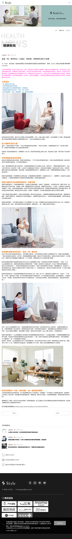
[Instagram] (35, 483)
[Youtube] (45, 483)
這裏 (15, 530)
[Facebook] (30, 483)
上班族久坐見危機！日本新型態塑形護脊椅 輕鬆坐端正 (23, 432)
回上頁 (68, 30)
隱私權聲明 (26, 526)
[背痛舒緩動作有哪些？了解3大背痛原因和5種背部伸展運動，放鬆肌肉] (4, 438)
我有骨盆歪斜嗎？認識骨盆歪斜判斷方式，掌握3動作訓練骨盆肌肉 (26, 447)
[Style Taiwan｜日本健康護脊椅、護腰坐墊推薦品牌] (56, 30)
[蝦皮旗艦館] (9, 511)
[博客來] (40, 511)
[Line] (40, 483)
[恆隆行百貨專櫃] (9, 506)
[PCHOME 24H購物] (25, 511)
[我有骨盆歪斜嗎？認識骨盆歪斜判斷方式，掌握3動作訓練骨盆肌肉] (4, 446)
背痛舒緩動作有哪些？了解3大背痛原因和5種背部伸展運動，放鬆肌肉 (27, 439)
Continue (60, 523)
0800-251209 (7, 489)
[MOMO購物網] (40, 506)
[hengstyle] (25, 505)
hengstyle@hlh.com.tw (24, 489)
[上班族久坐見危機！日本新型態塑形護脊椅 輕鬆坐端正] (4, 431)
